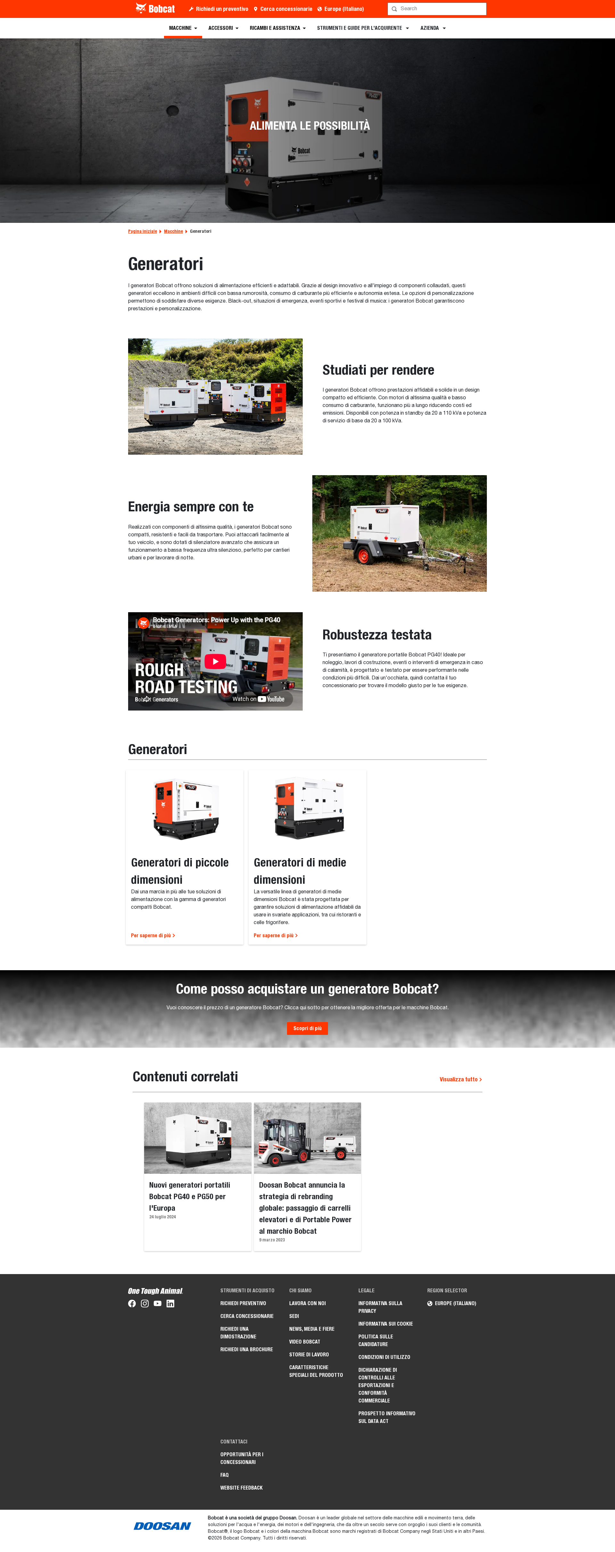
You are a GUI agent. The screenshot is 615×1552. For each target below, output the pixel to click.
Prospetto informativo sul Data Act (386, 1417)
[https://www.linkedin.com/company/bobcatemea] (170, 1305)
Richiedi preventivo (243, 1303)
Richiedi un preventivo (222, 8)
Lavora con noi (307, 1303)
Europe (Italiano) (344, 8)
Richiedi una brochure (246, 1349)
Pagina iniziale (142, 231)
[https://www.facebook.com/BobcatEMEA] (132, 1305)
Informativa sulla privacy (380, 1307)
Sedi (294, 1316)
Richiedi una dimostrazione (238, 1333)
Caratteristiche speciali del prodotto (316, 1371)
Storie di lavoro (309, 1355)
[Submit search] (481, 9)
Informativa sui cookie (385, 1324)
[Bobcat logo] (156, 9)
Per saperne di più (151, 935)
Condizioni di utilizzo (384, 1357)
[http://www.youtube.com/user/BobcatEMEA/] (157, 1305)
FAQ (224, 1475)
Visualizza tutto (459, 1079)
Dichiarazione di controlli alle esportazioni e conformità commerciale (377, 1385)
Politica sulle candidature (375, 1340)
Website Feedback (241, 1488)
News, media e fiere (311, 1329)
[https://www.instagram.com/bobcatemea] (145, 1305)
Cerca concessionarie (286, 8)
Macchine (173, 231)
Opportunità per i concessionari (241, 1458)
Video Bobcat (304, 1342)
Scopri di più (307, 1028)
